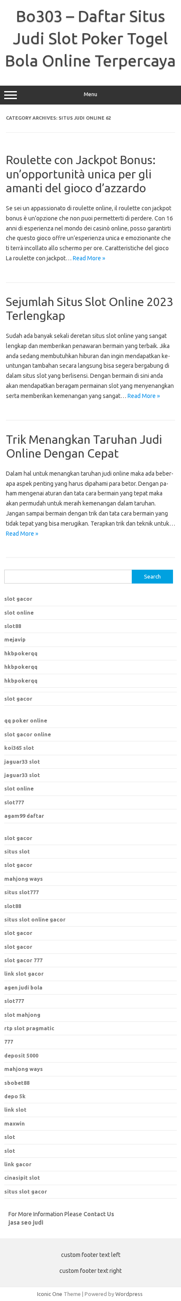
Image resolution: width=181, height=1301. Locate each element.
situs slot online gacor (35, 919)
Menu (90, 94)
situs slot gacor (25, 1191)
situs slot (17, 851)
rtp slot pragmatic (29, 1028)
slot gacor (18, 599)
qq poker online (25, 720)
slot (9, 1137)
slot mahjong (22, 1015)
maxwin (14, 1123)
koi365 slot (19, 748)
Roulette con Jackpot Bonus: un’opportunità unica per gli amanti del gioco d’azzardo (81, 173)
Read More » (89, 258)
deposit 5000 (21, 1055)
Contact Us (98, 1214)
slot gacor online (27, 734)
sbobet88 (16, 1083)
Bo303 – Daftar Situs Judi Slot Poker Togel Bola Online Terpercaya (90, 38)
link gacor (18, 1164)
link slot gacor (24, 973)
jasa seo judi (25, 1222)
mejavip (15, 639)
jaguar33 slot (22, 761)
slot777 (14, 802)
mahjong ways (23, 879)
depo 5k (15, 1096)
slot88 (12, 626)
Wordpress (129, 1294)
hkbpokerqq (20, 653)
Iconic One (49, 1294)
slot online (19, 612)
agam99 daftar (24, 816)
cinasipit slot (22, 1178)
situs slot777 (21, 892)
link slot (15, 1110)
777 (8, 1041)
